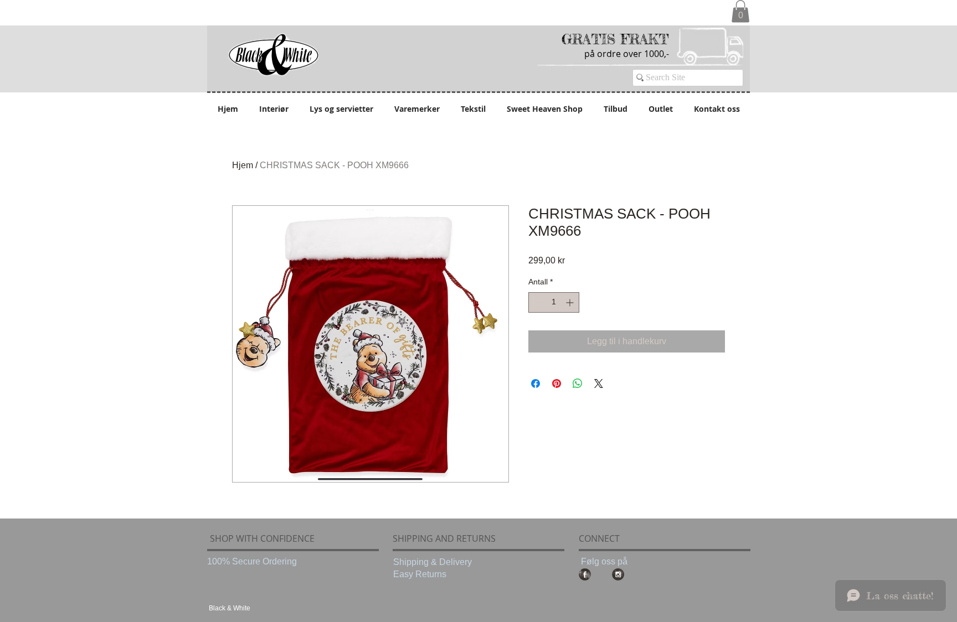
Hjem (242, 165)
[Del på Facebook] (535, 383)
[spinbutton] (554, 302)
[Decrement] (537, 302)
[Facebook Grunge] (585, 574)
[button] (740, 11)
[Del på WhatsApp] (577, 383)
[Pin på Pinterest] (556, 383)
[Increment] (571, 302)
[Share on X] (598, 383)
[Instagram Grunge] (618, 574)
